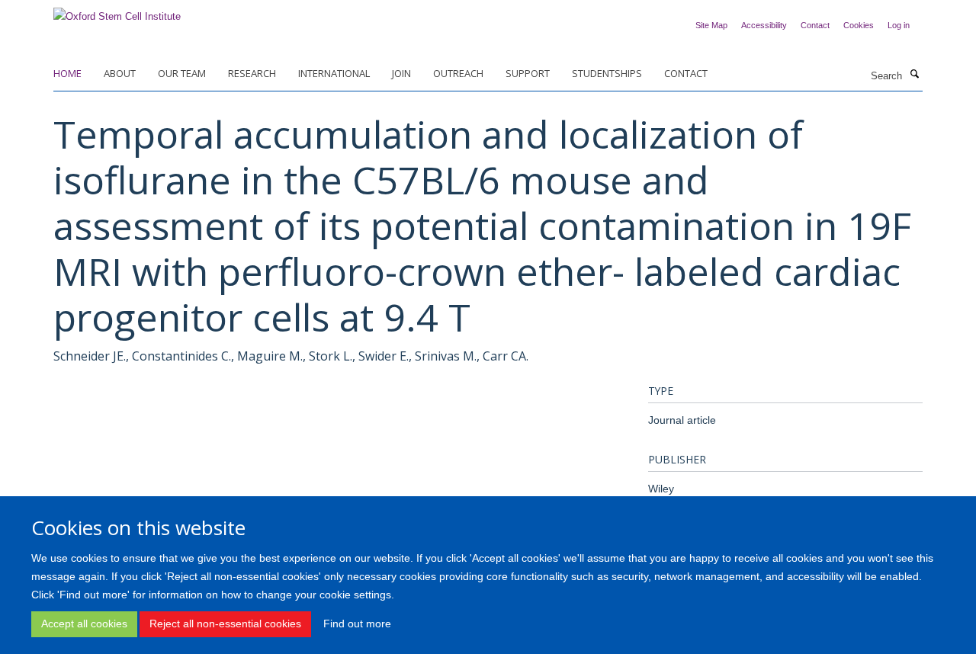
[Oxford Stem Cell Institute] (117, 12)
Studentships (607, 73)
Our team (182, 73)
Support (528, 73)
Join (401, 73)
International (334, 73)
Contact (815, 25)
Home (67, 73)
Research (252, 73)
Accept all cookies (84, 623)
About (120, 73)
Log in (899, 25)
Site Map (711, 25)
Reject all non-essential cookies (225, 623)
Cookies (858, 25)
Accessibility (764, 25)
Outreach (458, 73)
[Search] (914, 74)
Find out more (357, 623)
